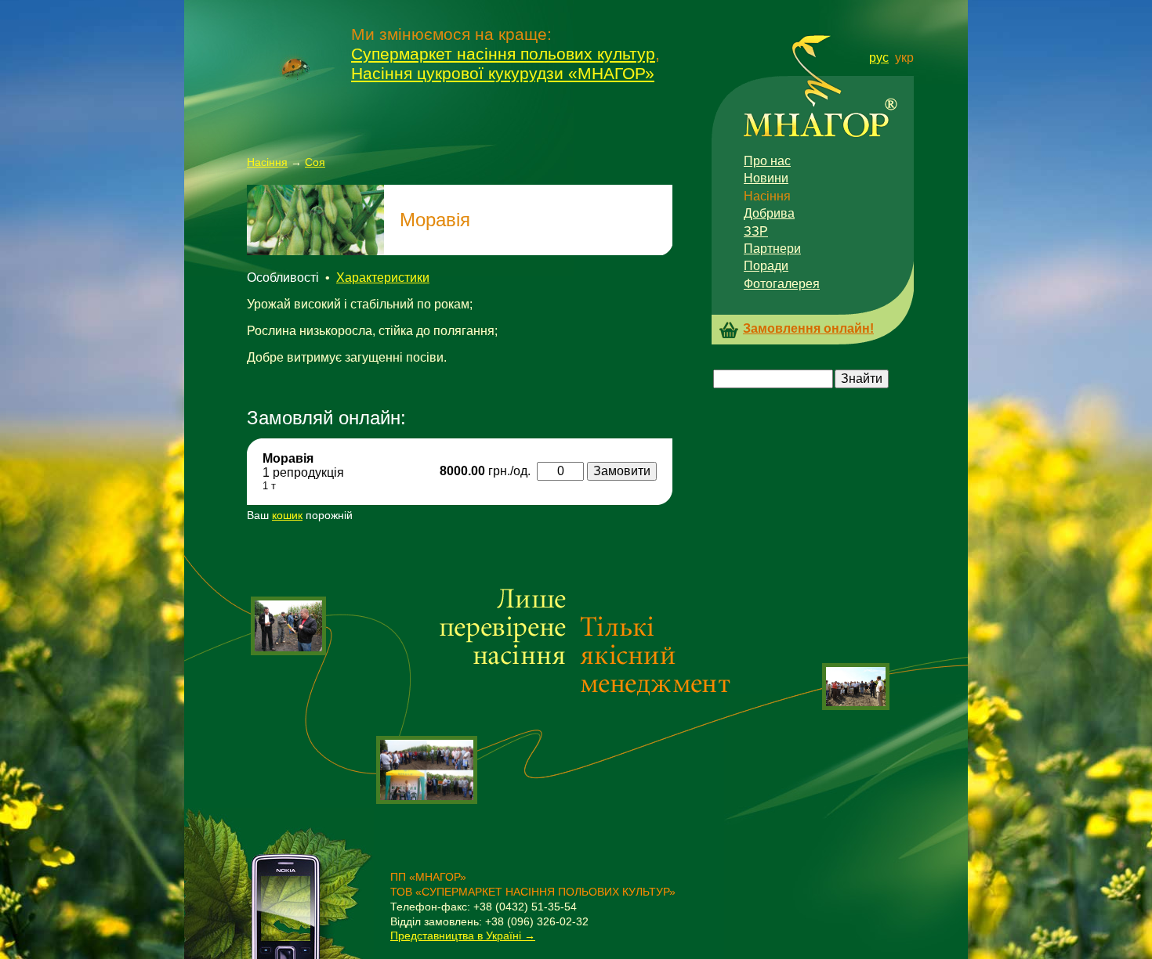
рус (879, 57)
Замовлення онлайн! (808, 328)
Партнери (772, 248)
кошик (287, 515)
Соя (315, 162)
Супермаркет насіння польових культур (503, 54)
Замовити (621, 471)
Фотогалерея (782, 283)
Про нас (767, 161)
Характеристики (382, 277)
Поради (766, 265)
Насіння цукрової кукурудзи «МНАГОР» (502, 73)
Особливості (283, 277)
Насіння (267, 162)
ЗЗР (756, 231)
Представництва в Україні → (462, 935)
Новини (766, 178)
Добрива (769, 213)
